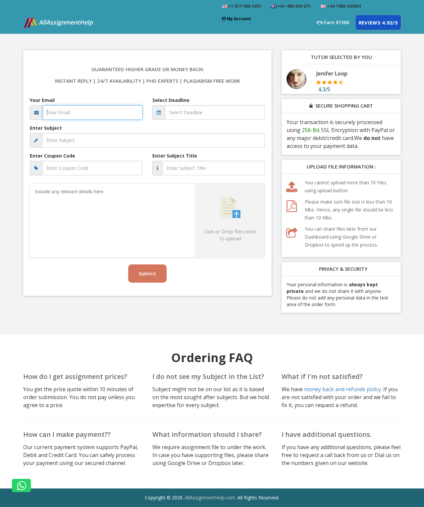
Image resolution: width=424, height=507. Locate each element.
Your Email (42, 100)
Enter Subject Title (174, 156)
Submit (147, 273)
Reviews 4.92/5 (378, 22)
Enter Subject (46, 128)
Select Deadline (170, 100)
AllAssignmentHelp (65, 22)
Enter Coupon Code (52, 156)
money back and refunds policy (342, 389)
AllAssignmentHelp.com (210, 497)
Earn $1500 (336, 22)
